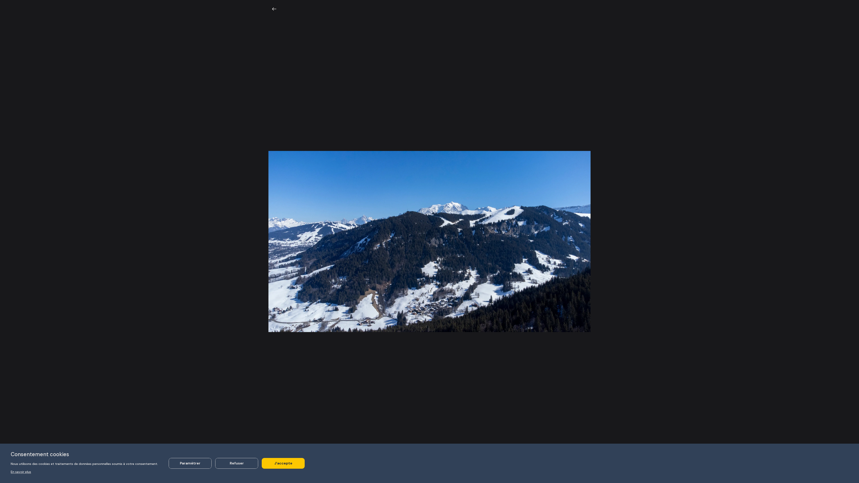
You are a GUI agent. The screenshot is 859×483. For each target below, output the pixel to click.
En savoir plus (21, 472)
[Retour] (274, 8)
